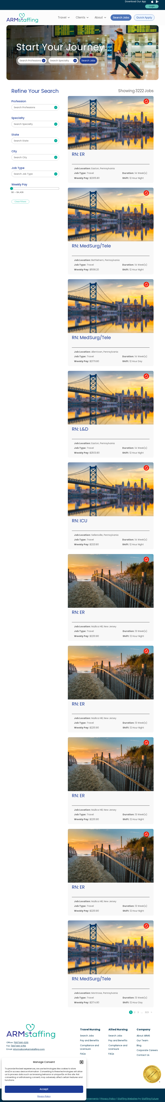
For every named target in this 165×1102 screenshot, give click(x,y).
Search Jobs (121, 17)
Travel (62, 17)
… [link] (142, 1012)
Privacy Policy (44, 1096)
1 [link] (130, 1012)
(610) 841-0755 (18, 1045)
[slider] (11, 188)
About (99, 17)
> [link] (151, 1012)
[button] (81, 1062)
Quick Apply (144, 17)
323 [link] (147, 1012)
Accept (44, 1089)
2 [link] (134, 1012)
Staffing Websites (128, 1098)
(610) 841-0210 (21, 1042)
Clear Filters (20, 201)
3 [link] (138, 1012)
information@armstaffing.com (29, 1049)
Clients (80, 17)
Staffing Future (150, 1098)
